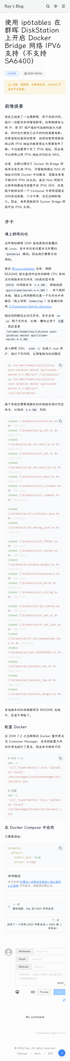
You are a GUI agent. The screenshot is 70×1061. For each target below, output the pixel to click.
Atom (37, 1053)
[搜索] (48, 6)
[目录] (61, 1052)
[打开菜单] (63, 6)
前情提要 (14, 106)
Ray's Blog (14, 6)
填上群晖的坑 (16, 234)
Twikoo (54, 1033)
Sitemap (22, 1053)
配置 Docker (16, 727)
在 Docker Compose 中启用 (29, 827)
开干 (9, 222)
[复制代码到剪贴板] (60, 365)
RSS (50, 1053)
